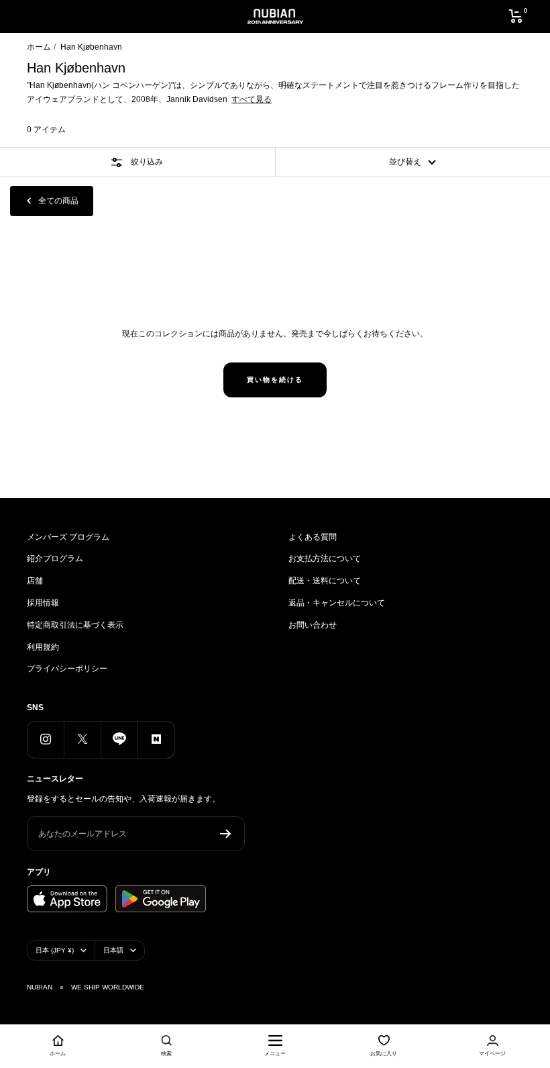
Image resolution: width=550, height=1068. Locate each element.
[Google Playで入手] (160, 898)
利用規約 (43, 647)
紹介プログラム (55, 558)
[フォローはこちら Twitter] (82, 739)
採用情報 (43, 603)
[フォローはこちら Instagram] (45, 739)
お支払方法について (324, 558)
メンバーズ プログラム (68, 537)
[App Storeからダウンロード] (67, 898)
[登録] (225, 833)
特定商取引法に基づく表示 (75, 625)
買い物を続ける (275, 379)
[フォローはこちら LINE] (119, 739)
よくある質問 (312, 537)
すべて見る (251, 99)
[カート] (516, 16)
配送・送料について (324, 580)
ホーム (39, 47)
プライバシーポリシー (67, 668)
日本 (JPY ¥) (55, 950)
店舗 (35, 580)
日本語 (113, 950)
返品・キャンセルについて (336, 603)
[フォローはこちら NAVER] (156, 739)
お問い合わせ (312, 625)
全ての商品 (58, 200)
